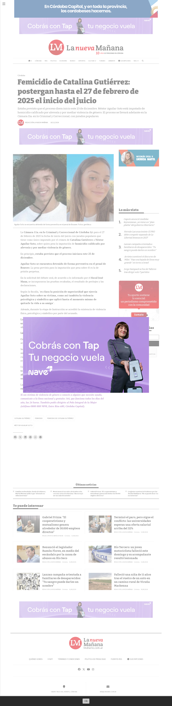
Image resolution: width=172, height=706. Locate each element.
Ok (86, 701)
